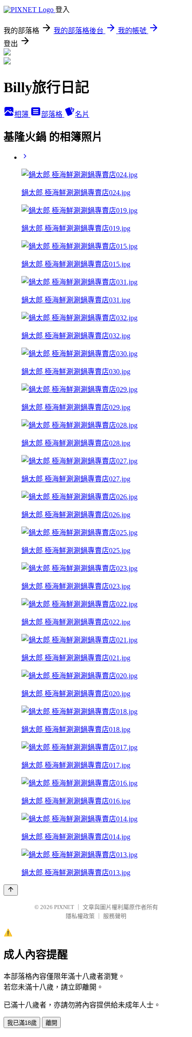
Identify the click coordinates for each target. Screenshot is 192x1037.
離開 (51, 1023)
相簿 (22, 114)
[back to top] (11, 890)
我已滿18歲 (22, 1023)
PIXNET (64, 907)
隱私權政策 (80, 916)
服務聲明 (114, 916)
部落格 (52, 114)
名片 (82, 114)
